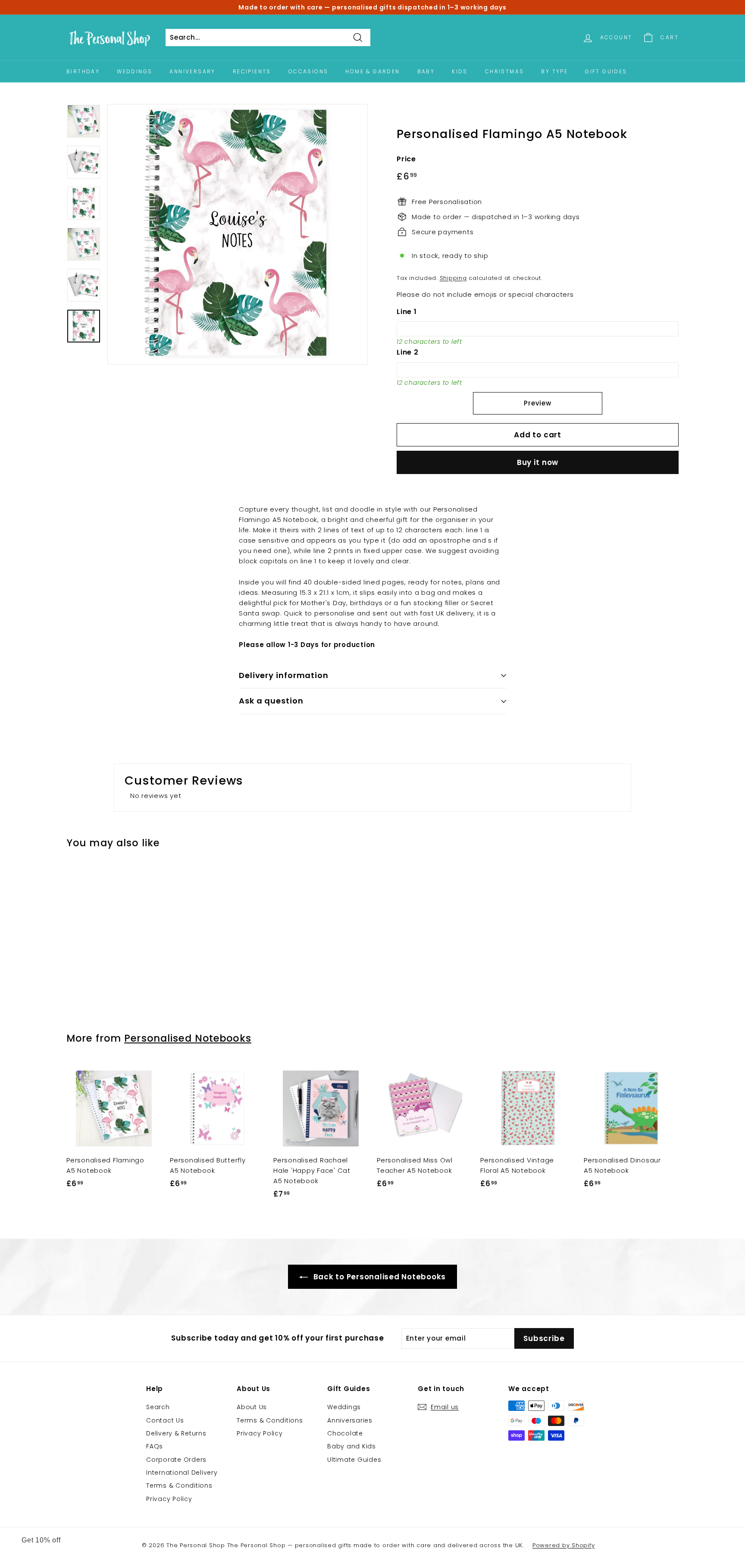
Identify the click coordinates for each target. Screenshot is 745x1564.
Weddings (134, 71)
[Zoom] (237, 234)
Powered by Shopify (563, 1545)
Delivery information (284, 675)
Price (406, 159)
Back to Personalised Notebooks (378, 1277)
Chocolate (345, 1433)
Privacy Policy (169, 1499)
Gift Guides (606, 71)
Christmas (504, 71)
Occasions (308, 71)
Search (158, 1407)
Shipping (453, 278)
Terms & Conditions (179, 1485)
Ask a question (271, 700)
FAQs (154, 1446)
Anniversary (192, 71)
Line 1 (407, 312)
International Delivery (182, 1472)
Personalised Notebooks (187, 1038)
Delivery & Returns (176, 1433)
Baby (426, 71)
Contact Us (165, 1420)
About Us (252, 1407)
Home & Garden (372, 71)
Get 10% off (41, 1540)
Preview (537, 403)
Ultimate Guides (354, 1459)
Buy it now (538, 462)
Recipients (252, 71)
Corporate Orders (176, 1459)
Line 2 (408, 352)
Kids (460, 71)
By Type (554, 71)
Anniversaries (349, 1420)
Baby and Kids (351, 1446)
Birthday (83, 71)
